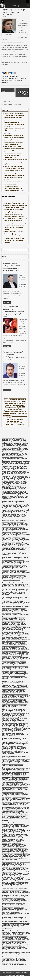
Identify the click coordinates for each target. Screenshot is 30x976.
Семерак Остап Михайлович (10, 835)
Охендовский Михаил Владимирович (13, 765)
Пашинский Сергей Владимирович (19, 778)
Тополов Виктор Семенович (10, 874)
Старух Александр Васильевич (18, 851)
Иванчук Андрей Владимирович (11, 606)
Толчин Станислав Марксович (20, 873)
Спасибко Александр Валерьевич (11, 849)
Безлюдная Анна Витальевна (10, 472)
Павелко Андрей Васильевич (10, 768)
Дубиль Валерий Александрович (11, 576)
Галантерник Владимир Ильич (19, 523)
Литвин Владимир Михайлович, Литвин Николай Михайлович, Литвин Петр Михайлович (15, 694)
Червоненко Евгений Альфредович (19, 923)
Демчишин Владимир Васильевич (12, 561)
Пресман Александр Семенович (11, 794)
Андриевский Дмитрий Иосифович (17, 448)
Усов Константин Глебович (22, 892)
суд (15, 424)
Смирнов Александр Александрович (11, 842)
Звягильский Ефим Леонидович (19, 598)
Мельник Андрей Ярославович (11, 723)
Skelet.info (15, 974)
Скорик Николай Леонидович (10, 839)
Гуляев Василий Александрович (13, 552)
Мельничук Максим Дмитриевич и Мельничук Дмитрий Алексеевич (13, 726)
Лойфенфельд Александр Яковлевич (13, 698)
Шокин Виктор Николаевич (18, 944)
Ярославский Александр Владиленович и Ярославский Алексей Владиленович (14, 961)
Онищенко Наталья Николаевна (11, 761)
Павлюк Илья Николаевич (17, 769)
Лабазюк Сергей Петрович (9, 681)
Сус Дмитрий (22, 858)
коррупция (13, 421)
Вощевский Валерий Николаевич (13, 517)
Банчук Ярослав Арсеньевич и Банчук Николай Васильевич (15, 465)
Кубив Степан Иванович (21, 666)
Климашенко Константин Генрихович (13, 629)
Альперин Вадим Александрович (14, 445)
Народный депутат (7, 80)
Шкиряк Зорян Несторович (17, 941)
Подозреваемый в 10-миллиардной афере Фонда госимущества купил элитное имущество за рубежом (14, 129)
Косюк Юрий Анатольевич (9, 654)
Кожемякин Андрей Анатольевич (20, 639)
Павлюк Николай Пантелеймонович (12, 770)
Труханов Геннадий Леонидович (19, 882)
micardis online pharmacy (11, 218)
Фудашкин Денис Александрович (18, 901)
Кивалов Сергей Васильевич (18, 626)
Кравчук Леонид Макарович (20, 657)
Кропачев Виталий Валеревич (10, 661)
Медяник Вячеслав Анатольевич (17, 722)
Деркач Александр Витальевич (14, 565)
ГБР (19, 401)
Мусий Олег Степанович (9, 735)
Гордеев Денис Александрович (14, 544)
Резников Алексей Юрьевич (17, 811)
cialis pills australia (9, 200)
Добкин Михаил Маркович (17, 571)
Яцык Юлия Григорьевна (19, 964)
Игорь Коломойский (15, 404)
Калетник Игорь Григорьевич (10, 617)
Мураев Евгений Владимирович (19, 734)
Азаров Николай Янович (15, 443)
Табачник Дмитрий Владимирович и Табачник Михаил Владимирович (16, 862)
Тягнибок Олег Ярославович (19, 886)
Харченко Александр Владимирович (13, 907)
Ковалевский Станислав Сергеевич (12, 637)
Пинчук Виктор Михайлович (18, 785)
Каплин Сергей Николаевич (17, 619)
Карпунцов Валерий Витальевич (11, 621)
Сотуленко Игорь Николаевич (18, 848)
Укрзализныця (16, 416)
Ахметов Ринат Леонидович (18, 458)
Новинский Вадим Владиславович (12, 752)
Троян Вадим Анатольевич (16, 879)
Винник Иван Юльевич (8, 511)
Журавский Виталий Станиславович (13, 592)
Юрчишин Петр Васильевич (18, 954)
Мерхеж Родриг (13, 727)
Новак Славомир (18, 751)
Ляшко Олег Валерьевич (9, 706)
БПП (5, 399)
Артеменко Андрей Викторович (19, 452)
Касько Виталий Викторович (13, 621)
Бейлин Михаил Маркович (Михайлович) (15, 473)
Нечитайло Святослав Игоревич (18, 747)
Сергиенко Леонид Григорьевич (21, 838)
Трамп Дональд (14, 876)
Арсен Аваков (11, 398)
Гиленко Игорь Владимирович (14, 532)
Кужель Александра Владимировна (12, 667)
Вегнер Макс (23, 506)
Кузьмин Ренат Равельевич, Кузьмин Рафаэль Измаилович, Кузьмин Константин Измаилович (15, 669)
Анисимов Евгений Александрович (12, 449)
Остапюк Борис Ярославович (17, 763)
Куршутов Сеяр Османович (10, 677)
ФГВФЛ (22, 416)
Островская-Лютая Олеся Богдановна (12, 764)
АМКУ (5, 398)
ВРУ (8, 399)
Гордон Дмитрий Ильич (22, 544)
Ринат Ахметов (10, 413)
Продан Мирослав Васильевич (18, 799)
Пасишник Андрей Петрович (10, 777)
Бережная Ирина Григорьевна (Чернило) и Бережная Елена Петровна (16, 479)
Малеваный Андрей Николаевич (19, 712)
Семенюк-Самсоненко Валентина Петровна (14, 834)
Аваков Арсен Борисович (19, 440)
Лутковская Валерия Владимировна (12, 701)
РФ (4, 413)
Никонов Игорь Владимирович (11, 750)
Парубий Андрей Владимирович (14, 773)
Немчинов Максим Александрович (12, 745)
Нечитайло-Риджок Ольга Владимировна (14, 748)
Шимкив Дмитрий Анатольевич (11, 939)
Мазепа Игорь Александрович (11, 709)
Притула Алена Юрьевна (19, 797)
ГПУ (22, 401)
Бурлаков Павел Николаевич (16, 496)
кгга (21, 419)
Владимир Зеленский (13, 401)
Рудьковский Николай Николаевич (17, 816)
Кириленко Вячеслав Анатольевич (12, 627)
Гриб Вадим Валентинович (10, 546)
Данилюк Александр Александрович (15, 558)
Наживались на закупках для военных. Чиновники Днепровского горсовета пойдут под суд (14, 148)
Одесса (15, 409)
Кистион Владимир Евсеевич (16, 628)
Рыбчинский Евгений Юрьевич (11, 818)
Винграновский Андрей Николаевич (18, 510)
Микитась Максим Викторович (21, 728)
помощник (5, 82)
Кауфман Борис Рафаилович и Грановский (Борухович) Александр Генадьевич (13, 623)
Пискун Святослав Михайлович (15, 787)
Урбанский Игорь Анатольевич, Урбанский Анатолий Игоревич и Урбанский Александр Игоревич (15, 891)
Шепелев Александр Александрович (12, 937)
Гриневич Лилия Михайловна (11, 548)
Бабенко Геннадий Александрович (12, 461)
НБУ (23, 407)
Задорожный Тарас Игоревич (10, 597)
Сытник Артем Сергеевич (9, 859)
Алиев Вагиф (17, 444)
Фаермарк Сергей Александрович (15, 896)
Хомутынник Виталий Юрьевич (11, 912)
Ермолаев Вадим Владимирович (11, 585)
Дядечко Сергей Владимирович (11, 580)
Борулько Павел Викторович (10, 492)
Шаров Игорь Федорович (9, 931)
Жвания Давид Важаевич (9, 589)
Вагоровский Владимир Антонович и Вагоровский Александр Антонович (13, 502)
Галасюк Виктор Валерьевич (10, 524)
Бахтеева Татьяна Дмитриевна (18, 468)
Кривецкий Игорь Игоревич (18, 659)
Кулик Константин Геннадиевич (11, 672)
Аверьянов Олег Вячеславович (10, 442)
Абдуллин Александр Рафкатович (13, 438)
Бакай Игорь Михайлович (15, 462)
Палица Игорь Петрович (22, 772)
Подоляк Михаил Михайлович (11, 790)
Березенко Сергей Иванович (16, 480)
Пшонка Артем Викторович (10, 803)
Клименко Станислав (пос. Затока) (15, 631)
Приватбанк (17, 411)
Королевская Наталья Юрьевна (11, 651)
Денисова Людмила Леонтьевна (17, 563)
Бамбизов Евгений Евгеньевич (10, 465)
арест (25, 416)
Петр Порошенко (18, 80)
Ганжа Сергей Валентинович (17, 525)
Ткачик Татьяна (14, 871)
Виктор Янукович (15, 399)
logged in (9, 104)
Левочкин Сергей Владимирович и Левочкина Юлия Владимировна (15, 688)
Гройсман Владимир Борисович (19, 550)
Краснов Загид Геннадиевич (10, 658)
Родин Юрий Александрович (10, 813)
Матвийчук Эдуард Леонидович (17, 717)
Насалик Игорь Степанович (19, 741)
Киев (22, 405)
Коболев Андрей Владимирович (19, 636)
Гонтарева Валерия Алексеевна (20, 541)
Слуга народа (23, 413)
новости (9, 424)
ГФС (25, 401)
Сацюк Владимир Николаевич (18, 826)
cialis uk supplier (9, 213)
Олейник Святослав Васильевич (11, 756)
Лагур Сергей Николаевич (9, 686)
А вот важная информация (10, 438)
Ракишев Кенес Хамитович (15, 808)
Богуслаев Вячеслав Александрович (11, 486)
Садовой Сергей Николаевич (16, 824)
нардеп (21, 422)
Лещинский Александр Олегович (13, 690)
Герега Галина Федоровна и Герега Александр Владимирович (14, 531)
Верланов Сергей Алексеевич (10, 509)
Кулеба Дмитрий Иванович (18, 671)
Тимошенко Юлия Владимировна (11, 868)
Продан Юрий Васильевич (9, 800)
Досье (18, 403)
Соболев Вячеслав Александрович (11, 845)
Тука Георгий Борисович (9, 883)
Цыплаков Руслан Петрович (18, 919)
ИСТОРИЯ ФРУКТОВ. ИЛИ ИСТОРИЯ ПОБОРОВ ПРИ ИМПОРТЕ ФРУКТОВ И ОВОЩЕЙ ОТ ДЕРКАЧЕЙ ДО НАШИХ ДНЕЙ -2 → (22, 92)
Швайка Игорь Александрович (20, 932)
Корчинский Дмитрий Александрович (14, 651)
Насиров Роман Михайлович (10, 742)
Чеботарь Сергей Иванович (10, 921)
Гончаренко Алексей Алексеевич (11, 542)
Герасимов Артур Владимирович (11, 529)
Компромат (9, 407)
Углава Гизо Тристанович (9, 888)
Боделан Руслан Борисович (19, 487)
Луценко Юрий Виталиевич (21, 702)
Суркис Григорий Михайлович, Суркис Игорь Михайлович (14, 857)
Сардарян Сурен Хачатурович (10, 825)
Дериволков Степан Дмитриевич (11, 565)
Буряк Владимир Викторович (15, 496)
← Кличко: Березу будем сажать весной (7, 90)
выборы (20, 418)
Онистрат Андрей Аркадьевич (20, 759)
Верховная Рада (14, 76)
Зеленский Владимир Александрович (13, 600)
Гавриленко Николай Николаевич (12, 520)
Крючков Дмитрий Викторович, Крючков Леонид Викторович (14, 665)
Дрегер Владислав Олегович (17, 575)
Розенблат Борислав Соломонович (13, 814)
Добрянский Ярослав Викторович (11, 572)
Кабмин (18, 405)
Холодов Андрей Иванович (16, 911)
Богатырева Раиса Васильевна (18, 482)
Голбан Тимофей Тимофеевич (18, 538)
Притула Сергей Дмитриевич (10, 798)
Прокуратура (23, 411)
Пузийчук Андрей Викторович (21, 802)
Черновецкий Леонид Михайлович (12, 924)
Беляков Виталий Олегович (19, 476)
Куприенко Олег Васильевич (10, 674)
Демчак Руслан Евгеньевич (16, 560)
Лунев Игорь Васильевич (19, 700)
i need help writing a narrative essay (14, 224)
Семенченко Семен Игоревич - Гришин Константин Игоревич (14, 832)
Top (26, 972)
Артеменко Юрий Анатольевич (11, 453)
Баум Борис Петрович (8, 467)
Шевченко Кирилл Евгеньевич (18, 936)
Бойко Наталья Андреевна (9, 488)
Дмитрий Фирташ (10, 403)
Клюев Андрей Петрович (9, 634)
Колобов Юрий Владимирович (17, 643)
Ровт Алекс (25, 812)
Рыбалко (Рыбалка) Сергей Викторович (13, 817)
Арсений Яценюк (21, 398)
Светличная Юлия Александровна (12, 828)
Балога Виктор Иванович (22, 463)
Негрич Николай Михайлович (19, 743)
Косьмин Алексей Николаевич (20, 653)
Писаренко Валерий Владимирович (12, 787)
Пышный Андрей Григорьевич (17, 804)
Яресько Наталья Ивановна (17, 959)
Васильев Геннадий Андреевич (20, 505)
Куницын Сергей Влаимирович (20, 673)
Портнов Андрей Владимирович (18, 793)
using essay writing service (11, 236)
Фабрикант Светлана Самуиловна (12, 895)
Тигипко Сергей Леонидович (20, 867)
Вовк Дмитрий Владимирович (16, 513)
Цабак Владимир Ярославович (11, 917)
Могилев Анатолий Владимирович (12, 729)
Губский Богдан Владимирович (11, 552)
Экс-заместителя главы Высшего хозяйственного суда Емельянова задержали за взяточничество (14, 115)
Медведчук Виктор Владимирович (11, 720)
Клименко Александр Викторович (12, 631)
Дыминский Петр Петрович (20, 578)
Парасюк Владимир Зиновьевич (11, 773)
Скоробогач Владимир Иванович (14, 839)
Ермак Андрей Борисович (22, 584)
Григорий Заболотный (8, 78)
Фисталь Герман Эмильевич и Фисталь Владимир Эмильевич (14, 899)
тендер (22, 424)
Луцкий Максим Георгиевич (10, 704)
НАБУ (19, 407)
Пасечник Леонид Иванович (17, 775)
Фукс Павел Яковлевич (8, 903)
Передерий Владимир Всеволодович (12, 779)
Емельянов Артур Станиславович (12, 583)
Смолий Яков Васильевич (19, 844)
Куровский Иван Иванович (17, 676)
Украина (7, 415)
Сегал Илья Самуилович (18, 830)
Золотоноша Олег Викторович (10, 602)
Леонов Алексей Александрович (13, 689)
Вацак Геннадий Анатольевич (10, 506)
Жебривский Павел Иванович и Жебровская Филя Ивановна (15, 590)
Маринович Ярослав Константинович (13, 713)
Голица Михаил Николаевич (10, 539)
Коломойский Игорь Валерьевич (11, 644)
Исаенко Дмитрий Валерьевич (21, 614)
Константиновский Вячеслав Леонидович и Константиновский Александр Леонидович (14, 647)
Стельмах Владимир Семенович (11, 853)
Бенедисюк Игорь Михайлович (11, 477)
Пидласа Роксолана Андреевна (18, 783)
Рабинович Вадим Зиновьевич (11, 807)
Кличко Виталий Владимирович (19, 633)
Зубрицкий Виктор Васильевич (21, 603)
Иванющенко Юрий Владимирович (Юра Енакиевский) (15, 607)
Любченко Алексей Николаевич (17, 705)
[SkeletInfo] (15, 5)
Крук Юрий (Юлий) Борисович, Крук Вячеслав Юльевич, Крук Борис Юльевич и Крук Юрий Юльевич (14, 662)
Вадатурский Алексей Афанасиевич (12, 504)
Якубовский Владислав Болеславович (13, 956)
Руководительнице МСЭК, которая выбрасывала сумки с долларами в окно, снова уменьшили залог (14, 137)
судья (18, 424)
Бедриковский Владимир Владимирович (14, 471)
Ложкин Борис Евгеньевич (9, 697)
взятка (16, 417)
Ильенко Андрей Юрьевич (20, 610)
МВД (15, 407)
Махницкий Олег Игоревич (10, 718)
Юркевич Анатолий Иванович (11, 952)
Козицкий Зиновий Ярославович (11, 641)
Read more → (7, 302)
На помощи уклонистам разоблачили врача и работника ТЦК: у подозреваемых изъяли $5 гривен (15, 122)
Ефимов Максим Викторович (13, 586)
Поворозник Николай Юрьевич (19, 789)
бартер (6, 76)
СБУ (18, 413)
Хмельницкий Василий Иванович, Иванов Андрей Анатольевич (14, 909)
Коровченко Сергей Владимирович (19, 649)
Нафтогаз (10, 409)
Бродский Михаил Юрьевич (16, 493)
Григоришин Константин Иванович (19, 547)
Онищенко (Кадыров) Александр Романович (14, 760)
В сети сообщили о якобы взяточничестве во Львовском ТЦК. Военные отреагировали (14, 142)
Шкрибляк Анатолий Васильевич (11, 942)
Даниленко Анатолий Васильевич (12, 557)
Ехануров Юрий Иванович (22, 586)
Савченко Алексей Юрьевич (10, 822)
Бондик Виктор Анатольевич (18, 491)
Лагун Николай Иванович (19, 685)
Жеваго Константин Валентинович (16, 591)
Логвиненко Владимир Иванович (19, 696)
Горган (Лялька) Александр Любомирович (13, 542)
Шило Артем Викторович (21, 938)
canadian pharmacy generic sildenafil (14, 205)
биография (10, 418)
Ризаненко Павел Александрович (11, 812)
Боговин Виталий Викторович (11, 483)
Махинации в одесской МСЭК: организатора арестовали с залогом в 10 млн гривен (15, 182)
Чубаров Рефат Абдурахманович (11, 927)
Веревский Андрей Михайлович (19, 508)
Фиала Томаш (19, 896)
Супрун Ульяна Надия (8, 855)
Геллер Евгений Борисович (17, 528)
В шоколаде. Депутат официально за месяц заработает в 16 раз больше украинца (14, 201)
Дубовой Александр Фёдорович (14, 577)
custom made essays (9, 231)
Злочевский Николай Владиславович (12, 601)
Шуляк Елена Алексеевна (15, 948)
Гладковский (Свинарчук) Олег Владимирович (12, 534)
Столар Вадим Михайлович (22, 854)
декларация (11, 419)
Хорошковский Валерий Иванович (12, 913)
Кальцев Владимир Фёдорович (13, 617)
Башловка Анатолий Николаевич (11, 470)
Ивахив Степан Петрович (9, 609)
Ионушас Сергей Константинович (11, 613)
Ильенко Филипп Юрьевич (9, 611)
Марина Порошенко (20, 78)
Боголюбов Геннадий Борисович (14, 484)
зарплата (18, 419)
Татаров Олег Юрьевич (15, 864)
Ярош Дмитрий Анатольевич (14, 962)
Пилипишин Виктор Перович (10, 784)
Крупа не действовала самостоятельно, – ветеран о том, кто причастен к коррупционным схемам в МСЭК (15, 161)
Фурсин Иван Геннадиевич (17, 904)
